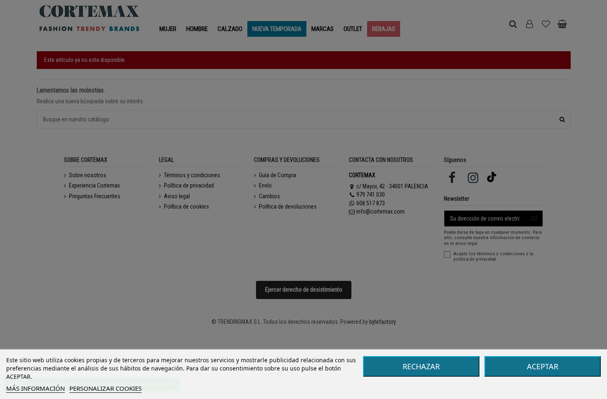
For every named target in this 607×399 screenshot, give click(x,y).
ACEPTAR (542, 366)
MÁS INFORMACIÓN (35, 388)
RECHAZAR (421, 366)
